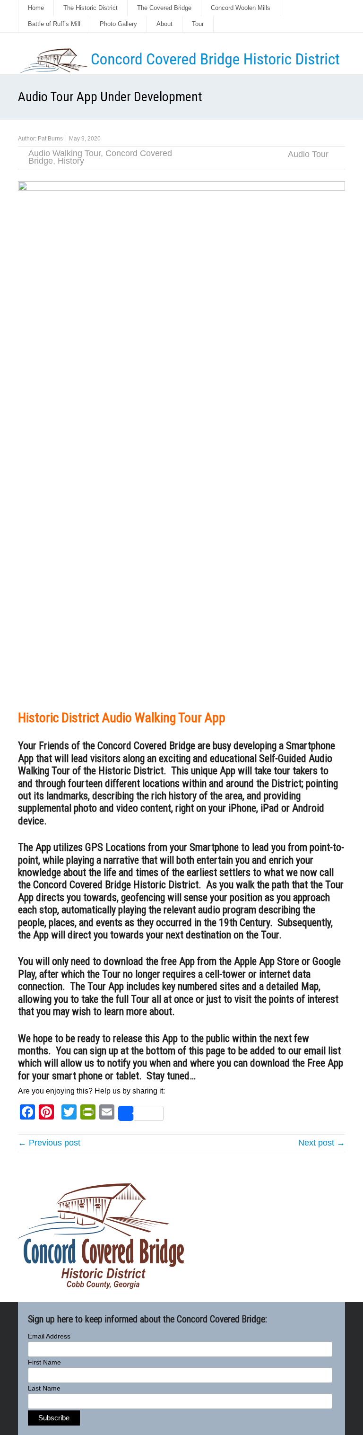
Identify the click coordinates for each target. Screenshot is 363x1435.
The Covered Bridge (164, 7)
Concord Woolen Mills (240, 7)
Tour (198, 23)
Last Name (44, 1388)
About (164, 23)
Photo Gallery (118, 23)
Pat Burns (50, 138)
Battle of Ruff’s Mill (54, 23)
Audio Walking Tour (64, 153)
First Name (44, 1362)
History (71, 161)
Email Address (49, 1336)
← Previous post (49, 1142)
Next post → (321, 1142)
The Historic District (90, 7)
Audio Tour (308, 154)
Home (36, 7)
